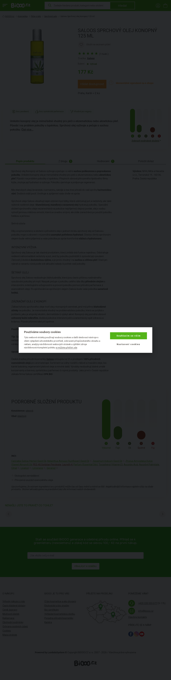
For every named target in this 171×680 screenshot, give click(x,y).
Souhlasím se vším (129, 335)
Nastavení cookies (128, 344)
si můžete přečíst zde (66, 347)
